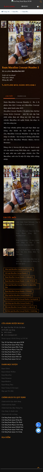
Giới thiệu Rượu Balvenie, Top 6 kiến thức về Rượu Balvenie (28, 223)
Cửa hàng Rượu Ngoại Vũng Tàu (12, 349)
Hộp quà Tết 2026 (7, 391)
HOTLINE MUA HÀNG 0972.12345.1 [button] (20, 85)
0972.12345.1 (10, 6)
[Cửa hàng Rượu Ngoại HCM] (21, 1)
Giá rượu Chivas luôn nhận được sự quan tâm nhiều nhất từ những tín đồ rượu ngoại (27, 261)
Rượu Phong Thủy (7, 385)
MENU (25, 6)
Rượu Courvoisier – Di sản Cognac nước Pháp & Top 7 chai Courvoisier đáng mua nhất (27, 242)
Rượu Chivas (6, 368)
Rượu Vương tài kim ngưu (10, 388)
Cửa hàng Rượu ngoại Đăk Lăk (12, 357)
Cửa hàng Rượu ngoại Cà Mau (11, 354)
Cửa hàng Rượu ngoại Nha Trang (12, 347)
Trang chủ (6, 12)
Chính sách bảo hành (8, 405)
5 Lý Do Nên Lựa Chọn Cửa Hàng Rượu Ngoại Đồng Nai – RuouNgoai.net (27, 233)
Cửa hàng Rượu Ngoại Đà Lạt (11, 352)
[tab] (9, 96)
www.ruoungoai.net (10, 335)
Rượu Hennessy (7, 378)
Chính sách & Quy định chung (11, 401)
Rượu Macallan (6, 375)
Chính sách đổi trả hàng (9, 414)
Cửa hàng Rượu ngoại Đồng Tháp (12, 345)
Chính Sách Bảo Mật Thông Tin (12, 408)
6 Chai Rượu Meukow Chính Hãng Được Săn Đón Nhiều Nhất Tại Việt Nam (27, 252)
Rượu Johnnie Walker (9, 372)
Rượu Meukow (6, 381)
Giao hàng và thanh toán (10, 411)
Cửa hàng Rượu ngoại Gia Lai (11, 359)
